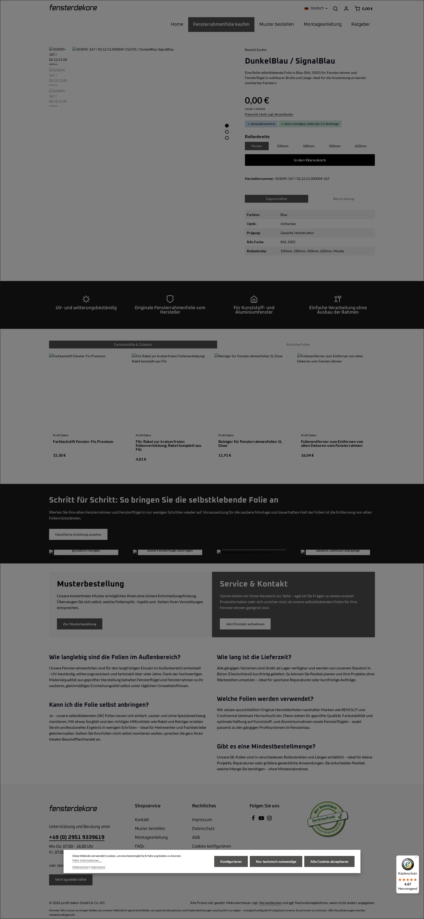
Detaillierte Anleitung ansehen (78, 534)
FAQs (139, 846)
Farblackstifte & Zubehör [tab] (133, 344)
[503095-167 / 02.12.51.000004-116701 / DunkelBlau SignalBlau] (153, 128)
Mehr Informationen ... (87, 860)
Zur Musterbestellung (79, 624)
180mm (309, 146)
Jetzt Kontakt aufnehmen (245, 624)
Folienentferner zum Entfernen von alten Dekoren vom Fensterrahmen (332, 443)
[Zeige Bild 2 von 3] (227, 131)
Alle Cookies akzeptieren (329, 861)
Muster (256, 146)
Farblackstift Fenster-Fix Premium (83, 442)
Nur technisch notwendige (276, 861)
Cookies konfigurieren (211, 846)
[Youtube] (262, 820)
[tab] (343, 199)
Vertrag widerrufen (70, 879)
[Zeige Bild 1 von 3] (227, 125)
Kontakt (142, 820)
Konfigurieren (231, 861)
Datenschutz (203, 829)
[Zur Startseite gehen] (73, 8)
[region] (142, 128)
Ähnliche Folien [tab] (298, 344)
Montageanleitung (151, 837)
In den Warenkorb (310, 160)
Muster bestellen (150, 829)
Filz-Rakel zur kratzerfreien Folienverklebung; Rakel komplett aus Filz (168, 445)
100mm (283, 146)
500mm (335, 146)
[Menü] (416, 858)
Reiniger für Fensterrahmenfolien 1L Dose (250, 443)
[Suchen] (335, 8)
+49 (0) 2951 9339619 (77, 837)
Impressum (202, 820)
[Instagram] (269, 820)
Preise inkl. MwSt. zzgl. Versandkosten (269, 114)
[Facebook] (254, 820)
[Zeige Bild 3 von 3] (227, 138)
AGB (196, 837)
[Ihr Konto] (346, 8)
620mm (361, 146)
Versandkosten (270, 903)
